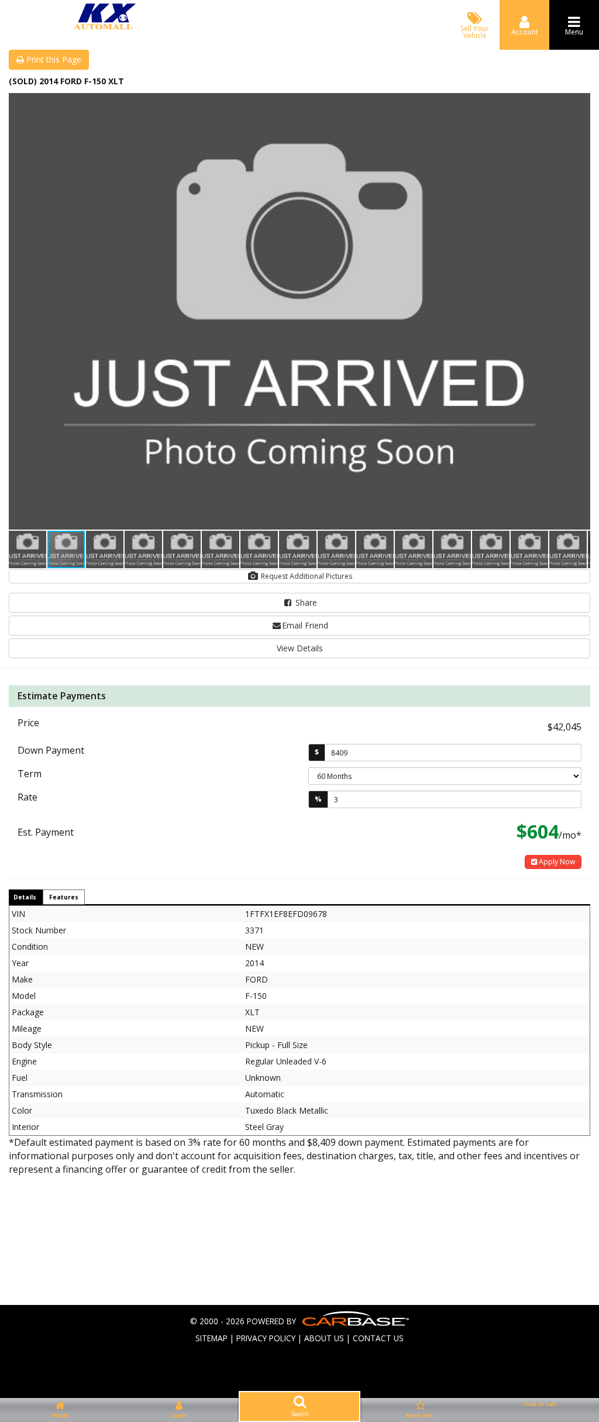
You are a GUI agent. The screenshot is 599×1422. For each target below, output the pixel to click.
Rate (27, 797)
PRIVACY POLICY (265, 1338)
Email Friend (305, 625)
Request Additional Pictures (305, 576)
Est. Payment (46, 832)
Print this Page (52, 59)
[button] (579, 103)
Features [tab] (63, 897)
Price (28, 722)
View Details (300, 648)
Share (305, 602)
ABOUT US (324, 1338)
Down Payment (51, 750)
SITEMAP (211, 1338)
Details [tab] (24, 897)
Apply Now (556, 862)
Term (30, 773)
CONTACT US (378, 1338)
